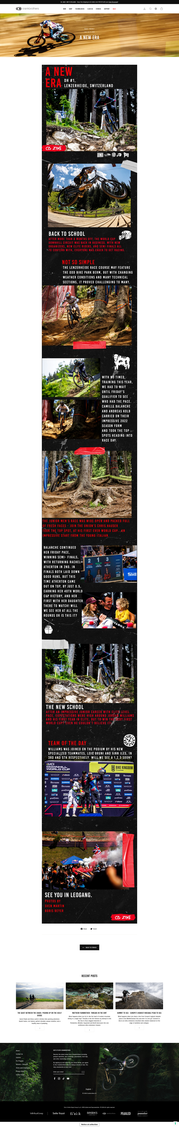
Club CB (90, 9)
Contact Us (19, 1054)
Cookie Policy (20, 1075)
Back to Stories (91, 947)
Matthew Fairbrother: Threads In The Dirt (89, 1013)
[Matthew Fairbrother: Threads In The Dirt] (89, 996)
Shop (70, 9)
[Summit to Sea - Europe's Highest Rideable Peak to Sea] (139, 996)
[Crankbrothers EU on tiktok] (63, 1078)
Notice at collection (89, 1124)
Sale (114, 9)
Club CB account (113, 2)
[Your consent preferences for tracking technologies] (175, 1123)
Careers (18, 1057)
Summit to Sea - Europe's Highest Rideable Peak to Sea (139, 1013)
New (64, 9)
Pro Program (20, 1061)
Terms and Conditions (23, 1068)
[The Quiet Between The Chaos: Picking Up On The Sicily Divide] (39, 996)
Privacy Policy (20, 1071)
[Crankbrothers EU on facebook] (54, 1078)
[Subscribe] (83, 1072)
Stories (98, 9)
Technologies (79, 9)
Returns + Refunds (22, 1064)
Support (107, 9)
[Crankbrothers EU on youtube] (68, 1078)
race (85, 32)
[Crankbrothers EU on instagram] (59, 1078)
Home (86, 29)
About (18, 1050)
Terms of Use (81, 1065)
